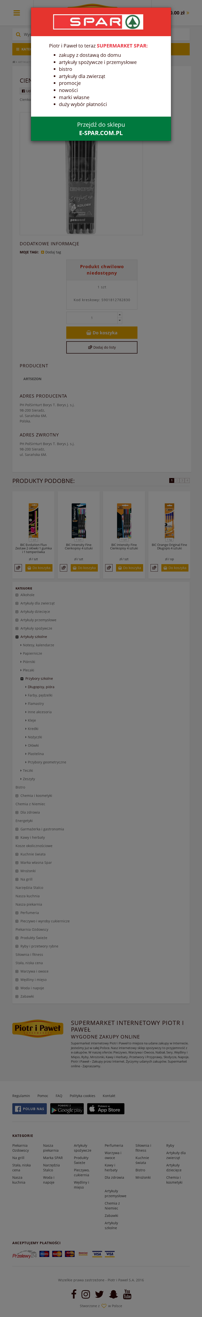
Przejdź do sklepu (101, 128)
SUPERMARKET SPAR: (122, 45)
